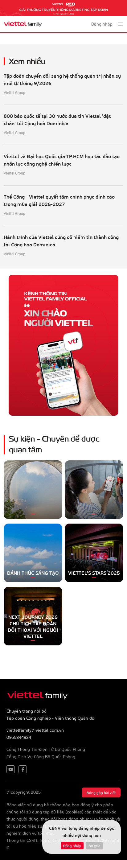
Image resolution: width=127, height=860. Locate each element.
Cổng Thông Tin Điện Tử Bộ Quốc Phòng (45, 749)
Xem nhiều (27, 61)
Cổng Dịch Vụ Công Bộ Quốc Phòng (40, 756)
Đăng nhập (72, 845)
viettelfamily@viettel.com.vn (35, 730)
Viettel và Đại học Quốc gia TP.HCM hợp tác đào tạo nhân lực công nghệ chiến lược (62, 160)
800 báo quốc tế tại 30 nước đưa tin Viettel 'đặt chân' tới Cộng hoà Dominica (57, 119)
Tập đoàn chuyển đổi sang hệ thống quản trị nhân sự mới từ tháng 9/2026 (62, 79)
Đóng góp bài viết (101, 792)
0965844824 (18, 737)
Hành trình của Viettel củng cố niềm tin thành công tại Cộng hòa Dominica (61, 241)
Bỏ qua (94, 845)
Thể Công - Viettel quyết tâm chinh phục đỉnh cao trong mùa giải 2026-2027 (59, 200)
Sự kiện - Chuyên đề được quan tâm (54, 443)
